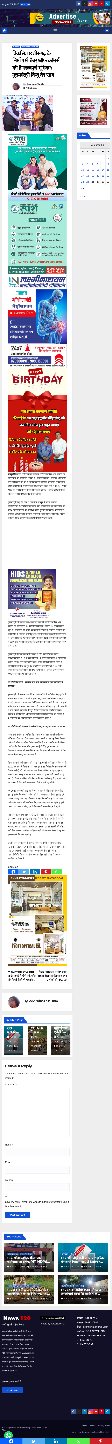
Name (9, 1144)
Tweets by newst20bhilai (52, 1323)
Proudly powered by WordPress (15, 1427)
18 (87, 176)
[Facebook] (13, 871)
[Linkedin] (35, 871)
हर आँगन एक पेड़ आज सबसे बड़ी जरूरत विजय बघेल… (91, 1432)
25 (87, 182)
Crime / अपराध (13, 1254)
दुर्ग (77, 1286)
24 (82, 182)
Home (84, 1426)
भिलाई (82, 1286)
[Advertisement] (37, 544)
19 (92, 176)
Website (9, 1180)
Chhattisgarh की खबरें (30, 47)
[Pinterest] (46, 871)
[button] (8, 1435)
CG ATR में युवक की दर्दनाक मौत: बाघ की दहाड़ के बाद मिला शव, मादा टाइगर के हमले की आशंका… (27, 1293)
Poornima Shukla (35, 84)
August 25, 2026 (18, 1267)
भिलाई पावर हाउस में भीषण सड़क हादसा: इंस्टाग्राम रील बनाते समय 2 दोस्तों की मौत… (52, 975)
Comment (11, 1084)
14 (103, 170)
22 (108, 176)
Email (9, 1162)
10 (82, 170)
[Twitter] (24, 871)
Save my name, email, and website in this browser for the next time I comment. (37, 1204)
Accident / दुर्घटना (14, 1286)
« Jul (82, 196)
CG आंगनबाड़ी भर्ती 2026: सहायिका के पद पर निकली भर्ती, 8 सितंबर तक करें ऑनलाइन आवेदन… (82, 1261)
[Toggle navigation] (55, 30)
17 (82, 176)
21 (103, 176)
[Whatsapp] (56, 871)
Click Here (12, 1390)
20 (98, 176)
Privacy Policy (104, 1426)
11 (87, 170)
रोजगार (72, 1254)
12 (92, 170)
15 (108, 170)
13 (98, 170)
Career (16, 47)
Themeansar (7, 1430)
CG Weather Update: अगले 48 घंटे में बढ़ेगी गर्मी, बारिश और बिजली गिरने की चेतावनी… (22, 975)
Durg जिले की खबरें (26, 1254)
